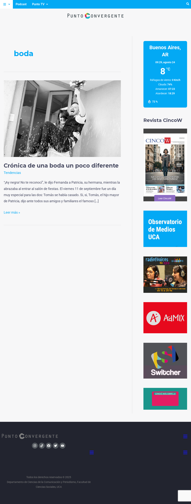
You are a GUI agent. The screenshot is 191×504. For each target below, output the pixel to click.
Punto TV (38, 4)
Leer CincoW (164, 198)
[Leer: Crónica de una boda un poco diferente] (62, 118)
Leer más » (12, 211)
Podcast (21, 4)
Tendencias (12, 173)
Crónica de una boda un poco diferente (61, 165)
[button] (6, 4)
